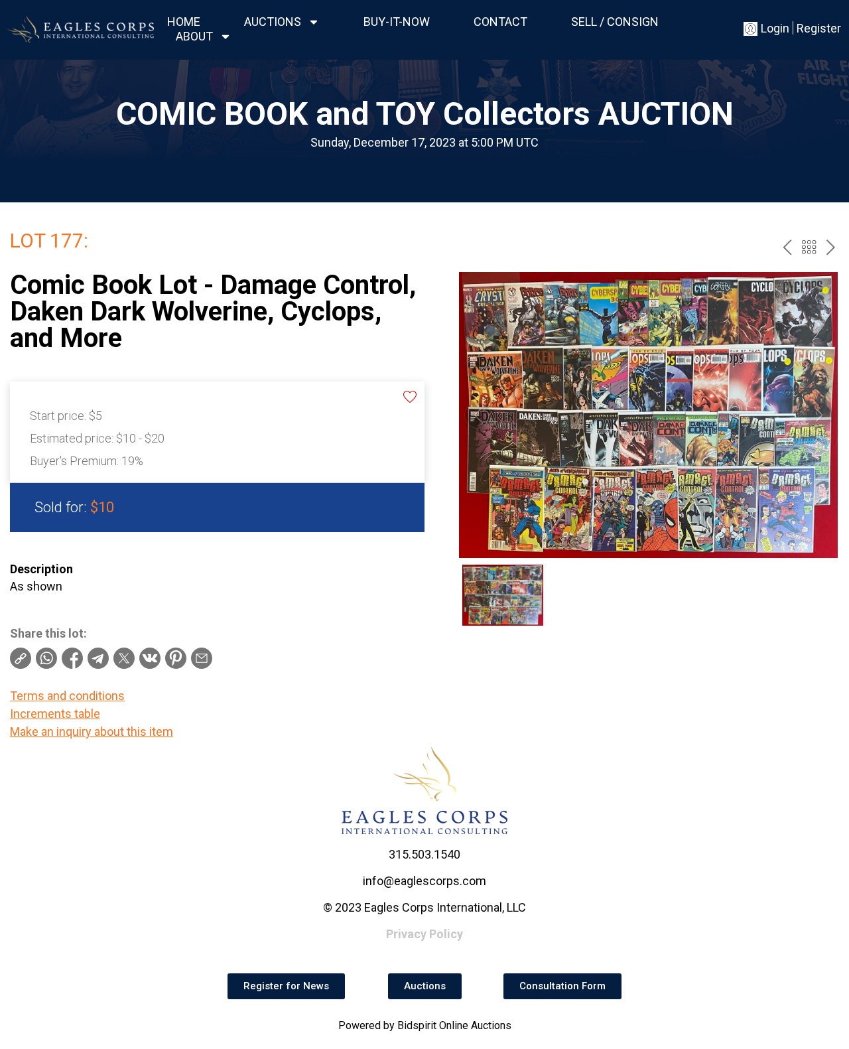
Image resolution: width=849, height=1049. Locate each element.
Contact (500, 22)
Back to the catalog (809, 247)
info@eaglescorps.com (424, 881)
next (830, 247)
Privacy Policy (424, 934)
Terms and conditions (67, 696)
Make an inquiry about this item (91, 731)
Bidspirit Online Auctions (454, 1025)
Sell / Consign (615, 22)
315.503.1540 (424, 854)
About (194, 36)
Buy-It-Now (396, 22)
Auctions (272, 22)
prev (787, 247)
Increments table (55, 714)
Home (183, 22)
